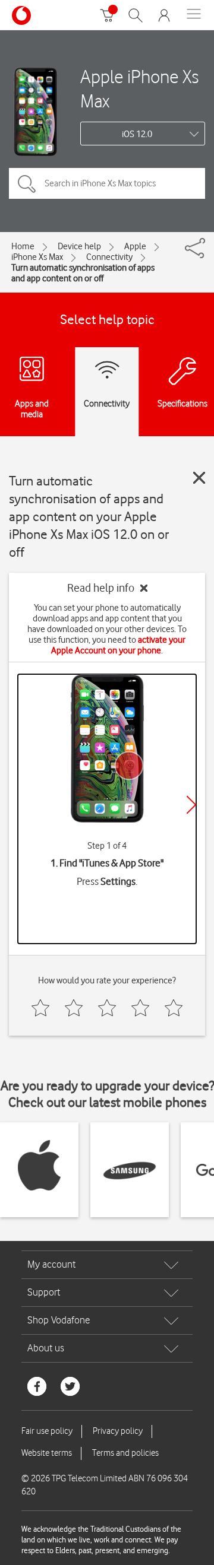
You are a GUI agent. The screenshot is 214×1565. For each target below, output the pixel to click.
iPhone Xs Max (37, 257)
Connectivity (109, 257)
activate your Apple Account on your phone (118, 645)
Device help (79, 246)
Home (22, 246)
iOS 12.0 (137, 134)
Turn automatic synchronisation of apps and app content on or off (83, 273)
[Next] (191, 805)
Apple (135, 246)
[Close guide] (199, 478)
